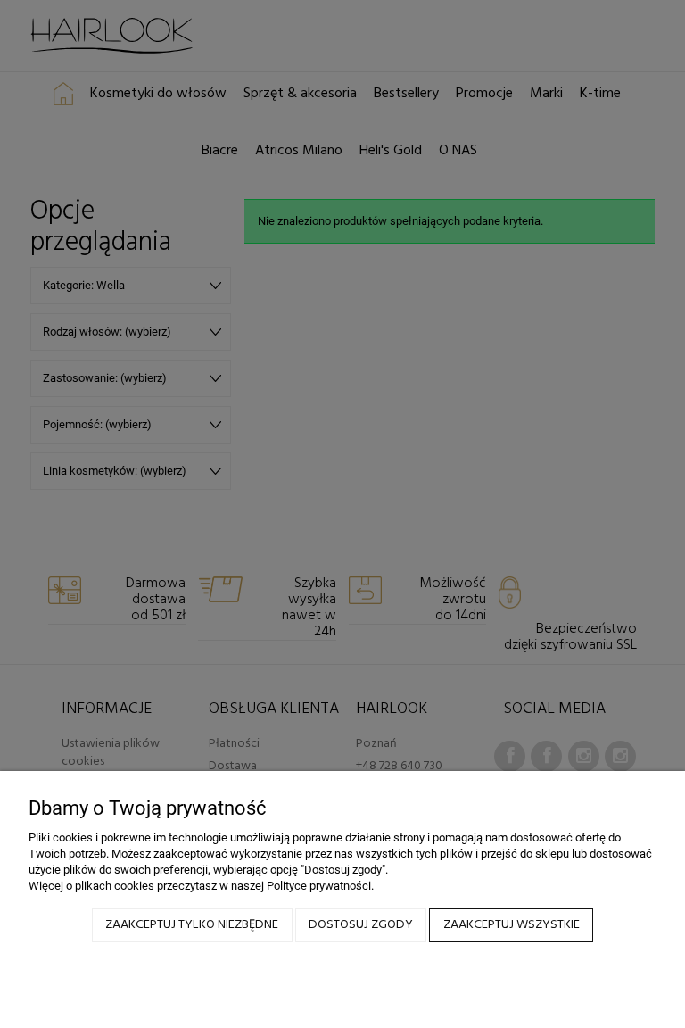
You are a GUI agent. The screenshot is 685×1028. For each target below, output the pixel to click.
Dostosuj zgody (361, 925)
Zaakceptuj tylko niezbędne (191, 925)
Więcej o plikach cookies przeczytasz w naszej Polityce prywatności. (201, 885)
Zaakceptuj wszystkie (511, 925)
